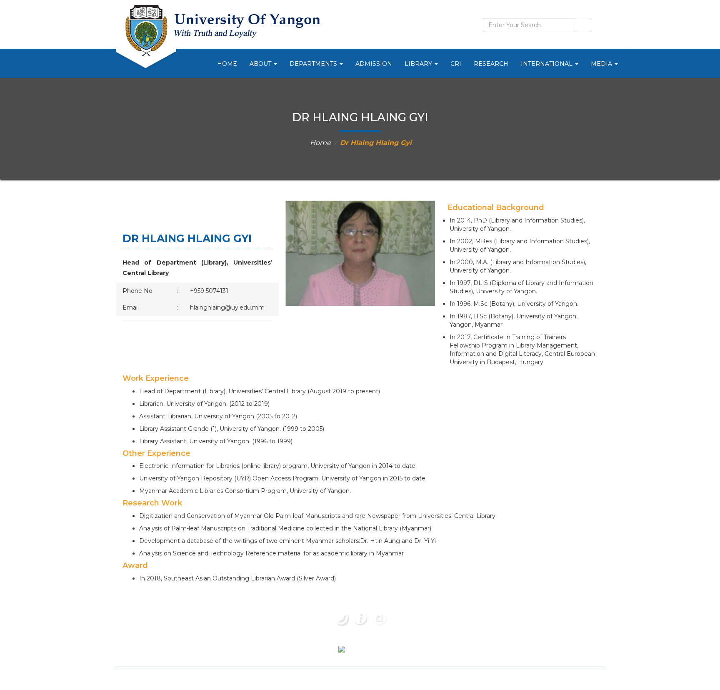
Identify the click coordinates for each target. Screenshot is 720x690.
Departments (314, 64)
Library (419, 64)
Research (491, 64)
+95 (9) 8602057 (528, 611)
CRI (455, 64)
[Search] (583, 25)
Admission (373, 64)
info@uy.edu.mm (532, 636)
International (547, 64)
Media (602, 64)
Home (227, 64)
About (261, 64)
